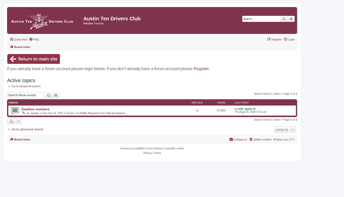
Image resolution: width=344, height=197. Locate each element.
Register (201, 69)
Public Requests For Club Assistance (102, 113)
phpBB (139, 148)
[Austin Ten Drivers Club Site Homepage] (45, 20)
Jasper (34, 113)
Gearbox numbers (35, 109)
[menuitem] (34, 39)
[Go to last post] (254, 108)
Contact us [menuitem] (240, 139)
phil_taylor (245, 108)
